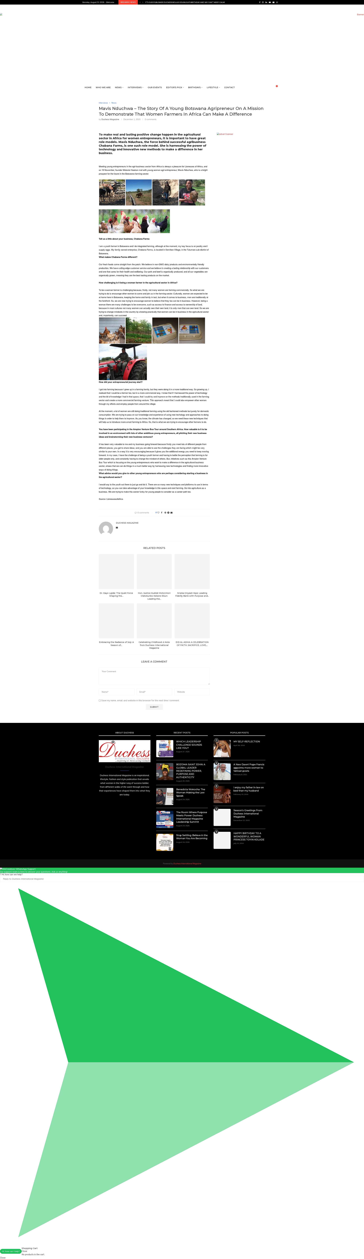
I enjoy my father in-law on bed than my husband (248, 789)
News (118, 87)
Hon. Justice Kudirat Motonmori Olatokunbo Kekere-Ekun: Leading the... (154, 596)
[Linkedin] (266, 2)
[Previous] (140, 2)
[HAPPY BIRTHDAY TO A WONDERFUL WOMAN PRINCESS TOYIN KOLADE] (222, 840)
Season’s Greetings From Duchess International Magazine (247, 813)
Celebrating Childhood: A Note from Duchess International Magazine (154, 645)
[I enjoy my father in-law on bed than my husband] (222, 794)
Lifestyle (212, 87)
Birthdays (194, 87)
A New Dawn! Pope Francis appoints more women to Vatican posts (248, 767)
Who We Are (103, 87)
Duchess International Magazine (187, 863)
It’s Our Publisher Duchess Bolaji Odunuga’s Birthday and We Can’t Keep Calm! (185, 2)
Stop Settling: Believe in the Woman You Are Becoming (192, 837)
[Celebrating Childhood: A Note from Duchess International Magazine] (154, 620)
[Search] (280, 87)
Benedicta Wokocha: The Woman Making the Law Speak (190, 792)
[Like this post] (158, 512)
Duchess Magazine (110, 119)
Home (88, 87)
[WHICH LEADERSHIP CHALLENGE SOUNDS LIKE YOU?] (164, 748)
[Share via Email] (171, 512)
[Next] (143, 2)
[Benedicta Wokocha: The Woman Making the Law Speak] (164, 796)
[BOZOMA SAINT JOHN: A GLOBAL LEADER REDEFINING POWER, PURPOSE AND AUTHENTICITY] (164, 771)
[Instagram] (263, 2)
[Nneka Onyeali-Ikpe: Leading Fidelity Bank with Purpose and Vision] (192, 571)
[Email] (273, 2)
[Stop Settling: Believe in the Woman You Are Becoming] (164, 842)
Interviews (135, 87)
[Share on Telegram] (168, 512)
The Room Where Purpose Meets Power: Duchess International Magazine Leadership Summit (191, 817)
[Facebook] (259, 2)
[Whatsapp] (277, 2)
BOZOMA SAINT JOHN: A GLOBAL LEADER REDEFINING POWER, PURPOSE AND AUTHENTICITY (190, 771)
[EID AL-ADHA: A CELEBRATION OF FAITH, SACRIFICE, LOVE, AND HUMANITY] (192, 620)
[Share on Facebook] (161, 512)
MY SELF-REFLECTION (246, 741)
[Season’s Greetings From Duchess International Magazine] (222, 817)
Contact (229, 87)
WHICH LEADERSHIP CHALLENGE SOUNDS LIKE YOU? (189, 744)
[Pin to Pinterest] (165, 512)
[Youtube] (270, 2)
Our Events (155, 87)
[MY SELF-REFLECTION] (222, 748)
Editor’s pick (174, 87)
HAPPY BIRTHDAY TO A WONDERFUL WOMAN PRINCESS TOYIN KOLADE (248, 836)
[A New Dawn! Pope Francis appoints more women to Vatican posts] (222, 771)
